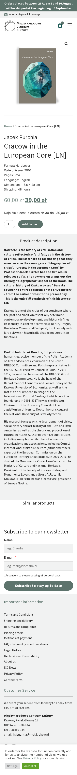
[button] (66, 43)
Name (8, 540)
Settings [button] (12, 766)
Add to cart (30, 224)
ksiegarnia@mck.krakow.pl (31, 734)
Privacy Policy (32, 758)
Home (8, 126)
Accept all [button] (30, 766)
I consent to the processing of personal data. (34, 575)
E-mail (9, 558)
